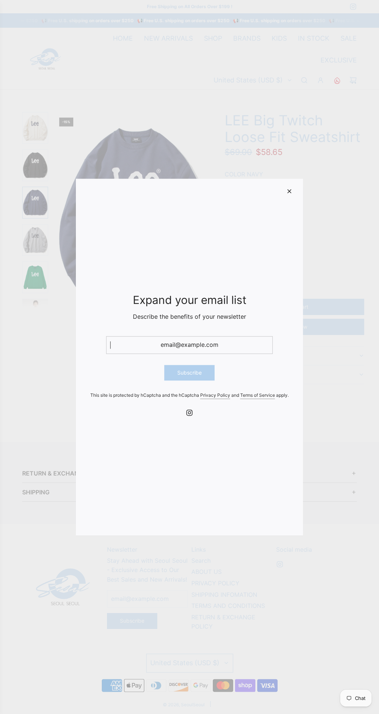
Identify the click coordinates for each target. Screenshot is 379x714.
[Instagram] (189, 413)
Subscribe (189, 372)
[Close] (289, 191)
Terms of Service (257, 395)
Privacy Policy (215, 395)
